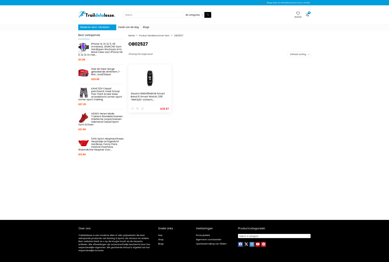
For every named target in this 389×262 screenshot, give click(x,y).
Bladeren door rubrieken (94, 27)
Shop (161, 239)
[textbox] (274, 236)
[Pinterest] (263, 244)
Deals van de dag (128, 27)
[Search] (207, 15)
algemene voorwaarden (208, 239)
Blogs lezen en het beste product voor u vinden (288, 2)
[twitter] (246, 244)
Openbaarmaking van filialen (211, 243)
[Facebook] (240, 244)
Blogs (146, 27)
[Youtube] (257, 244)
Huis (160, 235)
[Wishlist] (298, 13)
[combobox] (274, 236)
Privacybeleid (203, 235)
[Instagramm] (252, 244)
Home (131, 35)
